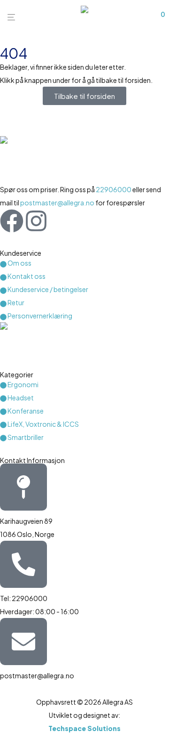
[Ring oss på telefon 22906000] (23, 564)
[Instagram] (36, 221)
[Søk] (140, 17)
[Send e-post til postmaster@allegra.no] (23, 641)
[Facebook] (11, 221)
